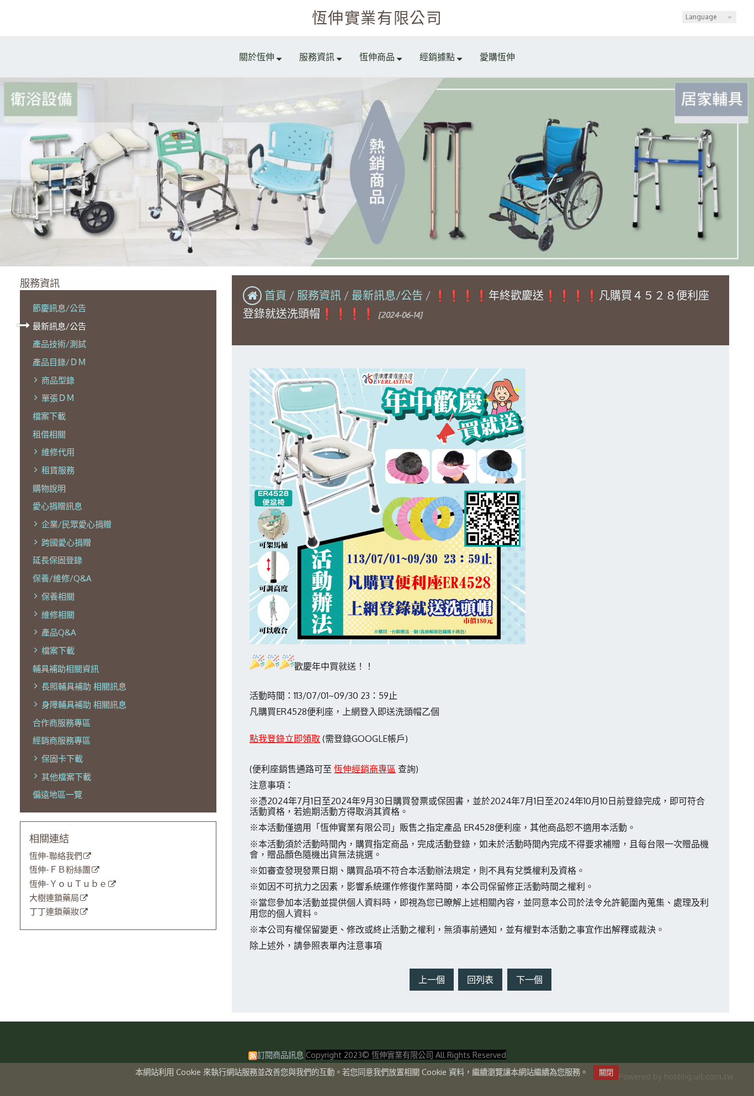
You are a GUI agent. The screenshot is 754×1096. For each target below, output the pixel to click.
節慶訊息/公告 (59, 307)
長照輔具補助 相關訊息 (83, 686)
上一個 (431, 979)
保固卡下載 (62, 758)
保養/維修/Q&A (62, 578)
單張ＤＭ (58, 397)
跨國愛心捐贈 (66, 542)
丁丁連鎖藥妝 (54, 912)
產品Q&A (58, 632)
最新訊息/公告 (59, 326)
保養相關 (58, 596)
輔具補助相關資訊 (66, 668)
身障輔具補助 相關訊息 (83, 704)
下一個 (529, 979)
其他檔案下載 (66, 776)
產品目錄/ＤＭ (59, 361)
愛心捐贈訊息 (57, 505)
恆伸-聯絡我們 (55, 856)
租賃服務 (58, 469)
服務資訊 (320, 295)
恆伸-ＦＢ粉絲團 (60, 870)
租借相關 (49, 434)
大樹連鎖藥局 (54, 898)
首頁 (275, 295)
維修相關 (58, 614)
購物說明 (49, 488)
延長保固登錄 (57, 559)
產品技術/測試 (59, 343)
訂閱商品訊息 (280, 1055)
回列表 (480, 979)
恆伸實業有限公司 (377, 18)
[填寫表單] (250, 752)
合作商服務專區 (62, 722)
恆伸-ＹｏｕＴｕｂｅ (68, 884)
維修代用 (58, 451)
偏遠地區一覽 (57, 794)
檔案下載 (49, 415)
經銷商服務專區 (62, 740)
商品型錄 (58, 380)
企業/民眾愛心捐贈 (76, 524)
